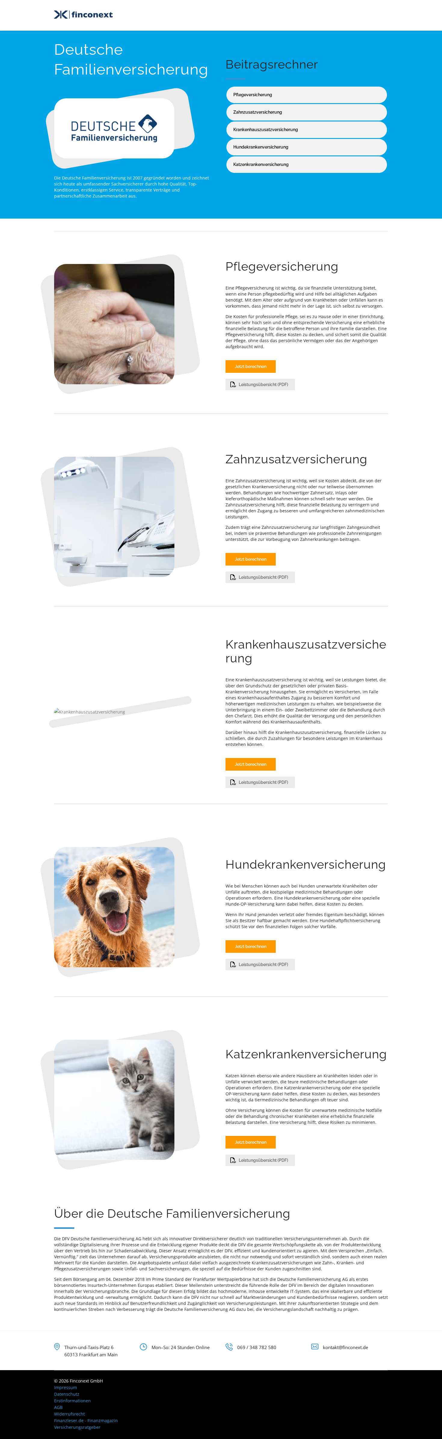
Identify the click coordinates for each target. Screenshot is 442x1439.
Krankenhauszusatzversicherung (265, 129)
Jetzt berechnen (250, 366)
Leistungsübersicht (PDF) (263, 384)
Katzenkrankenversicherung (261, 164)
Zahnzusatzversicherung (257, 112)
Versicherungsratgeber (77, 1427)
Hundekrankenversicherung (260, 147)
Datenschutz (66, 1394)
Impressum (65, 1387)
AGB (58, 1407)
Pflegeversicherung (252, 94)
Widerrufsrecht (69, 1414)
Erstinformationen (72, 1401)
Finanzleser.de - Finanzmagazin (86, 1420)
